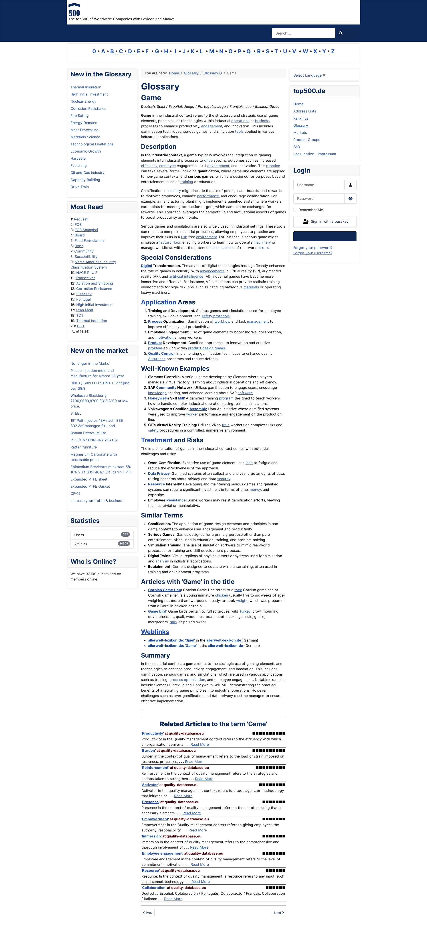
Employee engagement (162, 853)
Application (158, 302)
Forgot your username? (312, 253)
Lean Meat (84, 310)
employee (167, 165)
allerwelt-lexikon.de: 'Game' (172, 645)
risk (184, 237)
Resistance (176, 500)
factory (165, 242)
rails (173, 622)
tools (239, 131)
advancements (212, 271)
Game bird (157, 611)
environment (206, 237)
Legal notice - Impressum (314, 154)
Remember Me (311, 210)
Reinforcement (155, 767)
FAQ (296, 147)
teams (220, 348)
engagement (211, 126)
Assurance (156, 358)
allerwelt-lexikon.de (223, 640)
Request (81, 219)
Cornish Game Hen (164, 590)
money (255, 489)
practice (273, 165)
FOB (78, 224)
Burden (148, 750)
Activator (150, 784)
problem (155, 348)
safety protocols (216, 316)
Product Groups (306, 139)
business (262, 120)
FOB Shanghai (86, 230)
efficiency (149, 165)
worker (192, 414)
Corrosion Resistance (94, 288)
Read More (200, 744)
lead (249, 462)
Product (155, 342)
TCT (79, 315)
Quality (154, 353)
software (245, 393)
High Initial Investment (95, 304)
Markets (300, 132)
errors (264, 247)
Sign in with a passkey (329, 221)
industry (174, 190)
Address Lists (304, 111)
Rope (79, 246)
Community (84, 251)
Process (155, 321)
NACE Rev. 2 (86, 272)
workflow (222, 321)
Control (167, 353)
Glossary (300, 125)
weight (242, 600)
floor (176, 242)
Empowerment (155, 819)
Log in (325, 236)
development (218, 165)
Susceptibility (86, 256)
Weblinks (155, 631)
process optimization (187, 679)
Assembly (198, 409)
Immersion (151, 836)
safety (153, 430)
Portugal (83, 299)
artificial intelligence (186, 276)
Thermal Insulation (91, 320)
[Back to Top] (419, 932)
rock (238, 590)
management (258, 321)
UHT (81, 326)
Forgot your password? (312, 247)
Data (152, 473)
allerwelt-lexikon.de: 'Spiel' (171, 640)
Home (298, 104)
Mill (181, 398)
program (226, 398)
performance (208, 196)
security (223, 479)
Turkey (244, 611)
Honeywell (157, 398)
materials (251, 287)
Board (80, 235)
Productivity (152, 733)
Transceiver (85, 278)
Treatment (157, 440)
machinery (262, 242)
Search (349, 33)
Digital (146, 265)
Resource (156, 484)
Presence (150, 802)
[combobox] (303, 33)
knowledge (157, 393)
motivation (164, 337)
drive (208, 160)
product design (201, 348)
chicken (221, 595)
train (226, 425)
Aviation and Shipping (94, 283)
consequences (222, 247)
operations (240, 120)
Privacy (163, 473)
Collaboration (153, 887)
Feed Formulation (89, 240)
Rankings (300, 118)
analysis (162, 561)
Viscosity (84, 294)
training (186, 181)
